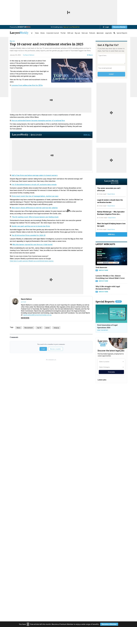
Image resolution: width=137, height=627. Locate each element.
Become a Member (119, 27)
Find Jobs (111, 372)
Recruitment (29, 327)
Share (91, 55)
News (37, 33)
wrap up (56, 327)
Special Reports (122, 33)
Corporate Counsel (52, 33)
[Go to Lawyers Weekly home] (19, 33)
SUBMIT (111, 74)
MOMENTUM (24, 27)
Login (107, 27)
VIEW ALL (86, 135)
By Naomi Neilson (28, 55)
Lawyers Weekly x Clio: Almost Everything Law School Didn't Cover (110, 277)
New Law (85, 33)
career (47, 327)
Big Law (77, 33)
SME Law (70, 33)
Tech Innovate (101, 267)
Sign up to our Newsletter (71, 27)
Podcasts (92, 33)
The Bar (63, 33)
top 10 (39, 327)
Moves (42, 33)
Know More (25, 318)
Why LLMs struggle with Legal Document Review (108, 287)
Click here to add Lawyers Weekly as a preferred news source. (32, 261)
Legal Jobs (108, 33)
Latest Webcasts (105, 244)
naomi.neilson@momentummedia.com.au (37, 315)
